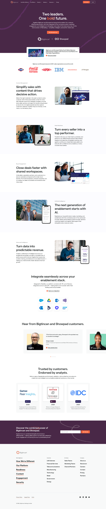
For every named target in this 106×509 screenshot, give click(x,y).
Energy (49, 481)
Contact (82, 469)
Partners (82, 475)
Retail (48, 475)
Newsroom (83, 463)
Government (51, 478)
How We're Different (25, 2)
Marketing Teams (70, 463)
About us (83, 460)
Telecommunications (53, 466)
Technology (50, 472)
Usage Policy (27, 497)
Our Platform (32, 2)
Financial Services (52, 463)
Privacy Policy (19, 497)
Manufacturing (51, 469)
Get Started (85, 431)
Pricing (57, 2)
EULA (33, 497)
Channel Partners (70, 466)
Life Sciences (51, 460)
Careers (82, 466)
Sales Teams (68, 460)
